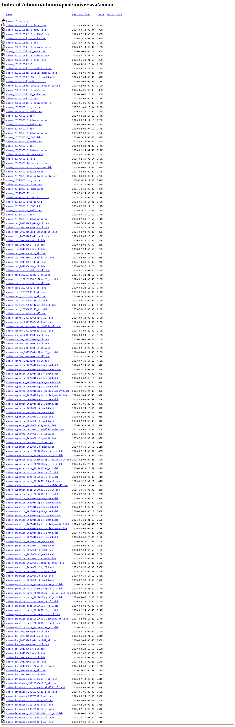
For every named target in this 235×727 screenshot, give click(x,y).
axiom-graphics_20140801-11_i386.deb (30, 567)
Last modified (81, 14)
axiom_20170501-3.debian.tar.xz (26, 150)
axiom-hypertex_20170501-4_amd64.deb (30, 412)
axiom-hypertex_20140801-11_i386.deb (30, 434)
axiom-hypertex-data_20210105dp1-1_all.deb (34, 464)
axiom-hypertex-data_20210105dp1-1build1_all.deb (38, 459)
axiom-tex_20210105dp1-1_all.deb (27, 236)
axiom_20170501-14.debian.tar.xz (27, 163)
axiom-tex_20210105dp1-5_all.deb (27, 227)
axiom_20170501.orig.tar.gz (24, 107)
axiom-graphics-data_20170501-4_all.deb (32, 606)
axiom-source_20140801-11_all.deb (28, 356)
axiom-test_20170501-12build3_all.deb (31, 305)
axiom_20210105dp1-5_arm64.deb (26, 51)
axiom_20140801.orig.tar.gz (24, 180)
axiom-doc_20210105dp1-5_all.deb (27, 636)
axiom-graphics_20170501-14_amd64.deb (31, 558)
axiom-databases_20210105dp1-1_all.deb (31, 692)
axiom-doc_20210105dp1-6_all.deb (27, 631)
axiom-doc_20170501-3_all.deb (25, 657)
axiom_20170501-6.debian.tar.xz (26, 120)
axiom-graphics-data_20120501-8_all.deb (32, 627)
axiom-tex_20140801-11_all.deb (26, 262)
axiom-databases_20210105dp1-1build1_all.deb (35, 687)
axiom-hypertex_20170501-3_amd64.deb (30, 421)
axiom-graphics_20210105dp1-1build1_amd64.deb (36, 528)
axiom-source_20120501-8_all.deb (27, 361)
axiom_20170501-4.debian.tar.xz (26, 133)
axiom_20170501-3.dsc (20, 146)
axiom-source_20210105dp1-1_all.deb (29, 330)
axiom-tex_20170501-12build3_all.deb (30, 257)
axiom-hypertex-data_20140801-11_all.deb (33, 490)
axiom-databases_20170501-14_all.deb (30, 709)
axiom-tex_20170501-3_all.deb (25, 249)
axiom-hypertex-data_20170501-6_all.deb (32, 468)
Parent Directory (17, 21)
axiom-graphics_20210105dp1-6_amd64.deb (32, 507)
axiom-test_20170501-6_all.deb (26, 287)
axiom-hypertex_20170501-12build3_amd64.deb (35, 429)
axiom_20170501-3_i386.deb (23, 137)
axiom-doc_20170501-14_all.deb (26, 661)
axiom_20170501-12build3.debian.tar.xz (31, 176)
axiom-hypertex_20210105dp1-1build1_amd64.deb (36, 395)
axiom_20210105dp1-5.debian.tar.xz (29, 68)
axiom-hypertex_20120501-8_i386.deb (29, 442)
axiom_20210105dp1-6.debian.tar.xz (29, 47)
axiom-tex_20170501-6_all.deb (25, 240)
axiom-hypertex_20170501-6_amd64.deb (30, 408)
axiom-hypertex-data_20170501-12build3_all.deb (37, 485)
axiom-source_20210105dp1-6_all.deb (29, 318)
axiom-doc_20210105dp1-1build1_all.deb (31, 640)
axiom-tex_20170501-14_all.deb (26, 253)
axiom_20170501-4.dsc (20, 128)
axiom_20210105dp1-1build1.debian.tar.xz (33, 85)
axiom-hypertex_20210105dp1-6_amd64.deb (32, 373)
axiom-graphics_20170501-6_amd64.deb (30, 541)
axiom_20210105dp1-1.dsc (22, 98)
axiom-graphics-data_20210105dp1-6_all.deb (34, 584)
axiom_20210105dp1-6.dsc (22, 42)
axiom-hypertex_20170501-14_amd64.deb (31, 425)
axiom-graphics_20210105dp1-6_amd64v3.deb (33, 502)
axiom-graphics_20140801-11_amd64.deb (31, 571)
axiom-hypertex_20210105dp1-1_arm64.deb (32, 399)
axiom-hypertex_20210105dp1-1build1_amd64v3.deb (38, 391)
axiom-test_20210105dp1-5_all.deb (28, 275)
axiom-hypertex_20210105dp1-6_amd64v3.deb (33, 369)
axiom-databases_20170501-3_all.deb (29, 704)
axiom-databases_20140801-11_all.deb (30, 717)
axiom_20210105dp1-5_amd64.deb (26, 60)
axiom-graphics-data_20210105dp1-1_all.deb (34, 597)
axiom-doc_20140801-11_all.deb (26, 670)
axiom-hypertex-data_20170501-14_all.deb (33, 481)
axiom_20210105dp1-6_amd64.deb (26, 38)
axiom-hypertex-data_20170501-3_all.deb (32, 477)
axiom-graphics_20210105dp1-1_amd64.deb (32, 537)
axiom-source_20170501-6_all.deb (27, 335)
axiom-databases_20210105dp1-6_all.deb (31, 679)
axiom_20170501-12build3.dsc (24, 171)
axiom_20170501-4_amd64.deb (24, 124)
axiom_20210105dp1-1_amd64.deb (26, 94)
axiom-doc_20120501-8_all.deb (25, 674)
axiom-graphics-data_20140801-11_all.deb (33, 623)
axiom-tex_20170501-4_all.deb (25, 244)
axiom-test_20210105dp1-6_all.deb (28, 270)
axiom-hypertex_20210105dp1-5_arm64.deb (32, 378)
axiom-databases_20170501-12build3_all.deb (34, 713)
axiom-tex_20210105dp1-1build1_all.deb (31, 232)
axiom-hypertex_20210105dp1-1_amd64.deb (32, 404)
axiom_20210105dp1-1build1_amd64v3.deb (31, 73)
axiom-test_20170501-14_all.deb (26, 300)
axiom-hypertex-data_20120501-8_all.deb (32, 494)
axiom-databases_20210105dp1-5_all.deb (31, 683)
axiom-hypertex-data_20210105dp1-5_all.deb (34, 455)
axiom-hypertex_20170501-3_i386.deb (29, 416)
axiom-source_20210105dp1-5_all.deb (29, 322)
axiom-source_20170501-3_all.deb (27, 343)
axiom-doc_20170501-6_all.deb (25, 649)
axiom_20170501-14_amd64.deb (24, 154)
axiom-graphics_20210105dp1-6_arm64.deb (32, 498)
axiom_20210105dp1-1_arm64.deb (26, 90)
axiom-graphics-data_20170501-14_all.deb (33, 614)
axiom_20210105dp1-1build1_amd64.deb (30, 77)
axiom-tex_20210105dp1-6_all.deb (27, 223)
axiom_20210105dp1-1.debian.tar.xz (29, 103)
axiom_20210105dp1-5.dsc (22, 64)
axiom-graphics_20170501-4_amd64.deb (30, 545)
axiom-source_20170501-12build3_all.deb (32, 352)
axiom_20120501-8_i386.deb (23, 206)
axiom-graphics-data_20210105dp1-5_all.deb (34, 588)
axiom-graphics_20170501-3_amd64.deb (30, 554)
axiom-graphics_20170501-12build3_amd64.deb (35, 563)
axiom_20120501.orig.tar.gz (24, 201)
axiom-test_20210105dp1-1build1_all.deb (32, 279)
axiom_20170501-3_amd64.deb (24, 141)
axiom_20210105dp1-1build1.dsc (26, 81)
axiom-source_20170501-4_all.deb (27, 339)
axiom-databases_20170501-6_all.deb (29, 696)
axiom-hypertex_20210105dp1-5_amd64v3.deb (33, 382)
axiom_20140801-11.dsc (20, 193)
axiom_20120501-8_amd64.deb (24, 210)
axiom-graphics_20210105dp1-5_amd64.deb (32, 520)
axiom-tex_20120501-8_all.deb (25, 266)
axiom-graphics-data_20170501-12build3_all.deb (37, 618)
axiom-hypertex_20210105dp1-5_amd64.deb (32, 386)
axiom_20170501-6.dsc (20, 116)
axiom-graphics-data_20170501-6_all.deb (32, 601)
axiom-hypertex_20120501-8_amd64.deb (30, 447)
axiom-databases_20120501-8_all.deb (29, 722)
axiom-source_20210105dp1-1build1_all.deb (33, 326)
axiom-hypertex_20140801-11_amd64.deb (31, 438)
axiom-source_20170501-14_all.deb (28, 348)
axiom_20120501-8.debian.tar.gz (26, 219)
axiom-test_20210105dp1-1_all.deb (28, 283)
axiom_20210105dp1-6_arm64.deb (26, 30)
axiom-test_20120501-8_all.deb (26, 313)
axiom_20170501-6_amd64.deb (24, 111)
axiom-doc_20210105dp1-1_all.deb (27, 644)
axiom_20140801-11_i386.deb (24, 184)
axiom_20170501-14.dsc (20, 159)
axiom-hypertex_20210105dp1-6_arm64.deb (32, 365)
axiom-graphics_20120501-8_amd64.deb (30, 580)
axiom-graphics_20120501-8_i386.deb (29, 575)
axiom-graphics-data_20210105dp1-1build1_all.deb (38, 593)
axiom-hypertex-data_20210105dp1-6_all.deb (34, 451)
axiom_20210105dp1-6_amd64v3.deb (27, 34)
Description (114, 14)
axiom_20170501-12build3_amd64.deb (29, 167)
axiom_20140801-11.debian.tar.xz (27, 197)
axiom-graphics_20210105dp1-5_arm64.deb (32, 511)
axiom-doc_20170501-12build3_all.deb (30, 666)
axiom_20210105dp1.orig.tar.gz (26, 25)
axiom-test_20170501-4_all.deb (26, 292)
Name (9, 14)
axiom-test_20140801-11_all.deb (26, 309)
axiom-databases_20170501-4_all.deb (29, 700)
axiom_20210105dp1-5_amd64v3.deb (27, 55)
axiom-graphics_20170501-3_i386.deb (29, 550)
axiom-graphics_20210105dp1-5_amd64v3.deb (33, 515)
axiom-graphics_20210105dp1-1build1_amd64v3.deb (38, 524)
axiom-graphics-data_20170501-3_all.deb (32, 610)
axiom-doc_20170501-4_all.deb (25, 653)
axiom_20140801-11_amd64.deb (24, 189)
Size (101, 14)
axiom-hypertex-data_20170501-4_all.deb (32, 472)
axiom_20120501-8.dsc (20, 214)
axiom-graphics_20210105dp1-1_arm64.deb (32, 532)
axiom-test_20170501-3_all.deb (26, 296)
